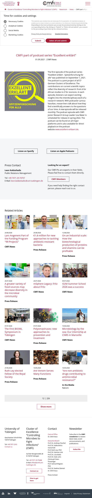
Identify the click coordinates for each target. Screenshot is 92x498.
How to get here (34, 479)
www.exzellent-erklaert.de (66, 129)
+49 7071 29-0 (12, 444)
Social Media (13, 30)
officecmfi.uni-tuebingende (34, 463)
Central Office (53, 434)
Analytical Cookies (15, 26)
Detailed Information (61, 34)
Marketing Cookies (15, 35)
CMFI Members (59, 179)
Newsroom (63, 9)
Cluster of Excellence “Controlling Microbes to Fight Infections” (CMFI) (32, 9)
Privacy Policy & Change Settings (41, 34)
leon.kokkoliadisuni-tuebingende (27, 180)
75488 (40, 460)
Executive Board (53, 441)
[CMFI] (46, 3)
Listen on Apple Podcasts (62, 151)
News (72, 9)
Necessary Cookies (15, 21)
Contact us (8, 447)
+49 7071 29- (33, 460)
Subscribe (77, 449)
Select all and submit (58, 41)
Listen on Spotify (26, 151)
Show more (46, 406)
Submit (38, 41)
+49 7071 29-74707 (16, 178)
